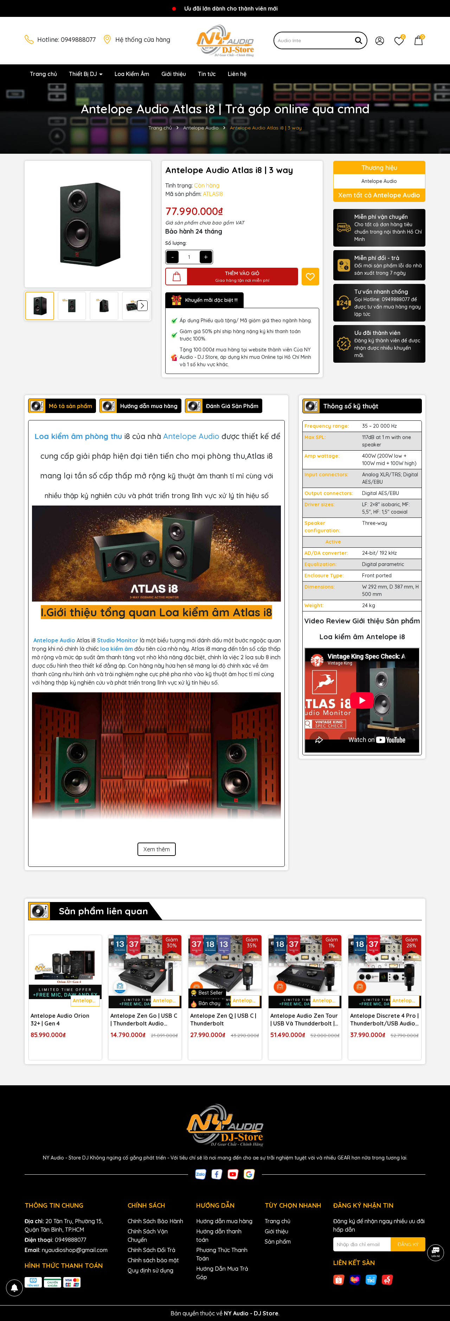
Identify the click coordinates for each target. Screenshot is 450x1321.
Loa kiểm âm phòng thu (78, 436)
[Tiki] (371, 1279)
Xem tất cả (379, 195)
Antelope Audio (192, 436)
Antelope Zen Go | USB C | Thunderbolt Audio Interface (143, 1020)
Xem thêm (156, 849)
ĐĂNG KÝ (408, 1244)
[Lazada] (355, 1279)
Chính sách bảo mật (153, 1260)
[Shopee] (339, 1279)
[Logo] (225, 40)
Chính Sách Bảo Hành (155, 1221)
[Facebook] (217, 1174)
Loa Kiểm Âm (132, 73)
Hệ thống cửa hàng (142, 40)
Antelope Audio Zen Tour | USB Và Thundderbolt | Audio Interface (304, 1020)
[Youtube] (233, 1174)
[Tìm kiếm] (359, 40)
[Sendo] (387, 1279)
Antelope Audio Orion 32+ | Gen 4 (60, 1019)
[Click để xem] (87, 224)
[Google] (249, 1174)
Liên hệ (237, 73)
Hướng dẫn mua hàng (224, 1221)
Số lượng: (176, 243)
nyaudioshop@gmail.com (75, 1249)
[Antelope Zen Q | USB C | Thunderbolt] (224, 971)
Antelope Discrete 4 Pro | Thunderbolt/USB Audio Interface (384, 1020)
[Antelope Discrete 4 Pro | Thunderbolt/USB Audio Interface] (384, 971)
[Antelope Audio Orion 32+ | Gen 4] (65, 971)
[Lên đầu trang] (436, 1279)
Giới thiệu (173, 73)
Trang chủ (43, 73)
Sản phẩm (278, 1241)
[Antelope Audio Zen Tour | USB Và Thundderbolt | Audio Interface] (305, 971)
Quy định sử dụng (150, 1270)
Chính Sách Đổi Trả (151, 1249)
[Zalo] (200, 1174)
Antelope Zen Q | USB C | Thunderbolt (223, 1019)
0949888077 (78, 40)
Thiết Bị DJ (83, 73)
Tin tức (207, 73)
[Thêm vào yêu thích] (310, 276)
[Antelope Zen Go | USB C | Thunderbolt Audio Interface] (145, 971)
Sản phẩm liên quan (103, 911)
